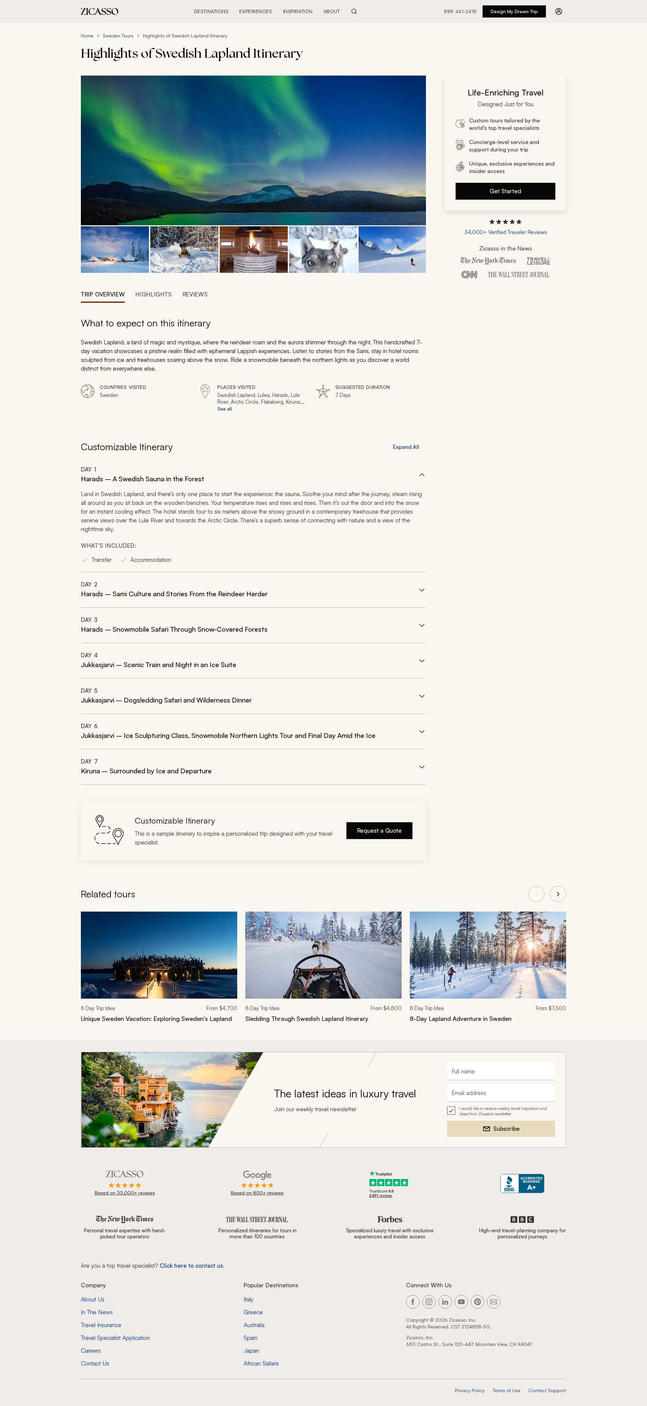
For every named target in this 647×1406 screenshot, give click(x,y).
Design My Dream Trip (514, 11)
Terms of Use (506, 1390)
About (332, 11)
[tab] (103, 294)
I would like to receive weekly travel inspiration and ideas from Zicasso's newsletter (503, 1111)
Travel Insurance (101, 1324)
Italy (248, 1299)
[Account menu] (558, 11)
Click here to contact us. (192, 1265)
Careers (91, 1350)
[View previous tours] (536, 894)
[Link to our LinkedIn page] (445, 1302)
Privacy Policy (470, 1390)
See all (224, 408)
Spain (250, 1337)
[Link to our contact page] (493, 1302)
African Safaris (261, 1363)
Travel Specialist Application (115, 1337)
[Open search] (354, 11)
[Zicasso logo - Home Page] (100, 11)
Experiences (255, 11)
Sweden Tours (118, 35)
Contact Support (547, 1390)
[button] (115, 249)
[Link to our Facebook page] (413, 1302)
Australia (254, 1324)
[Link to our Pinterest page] (477, 1302)
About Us (92, 1299)
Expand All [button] (406, 446)
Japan (251, 1350)
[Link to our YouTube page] (461, 1302)
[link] (159, 971)
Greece (253, 1312)
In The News (97, 1312)
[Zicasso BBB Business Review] (522, 1183)
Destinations (211, 11)
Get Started (505, 191)
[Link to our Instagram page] (429, 1302)
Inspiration (298, 11)
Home (87, 35)
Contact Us (95, 1363)
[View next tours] (558, 894)
